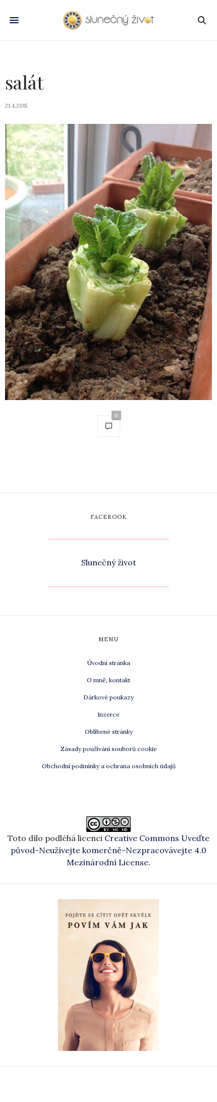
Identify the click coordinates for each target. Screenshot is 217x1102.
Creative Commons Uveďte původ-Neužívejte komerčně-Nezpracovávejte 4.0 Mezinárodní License (110, 850)
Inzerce (108, 714)
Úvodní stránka (108, 663)
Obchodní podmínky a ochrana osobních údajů (109, 766)
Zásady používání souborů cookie (109, 749)
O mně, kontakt (108, 680)
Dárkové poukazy (108, 697)
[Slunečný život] (108, 20)
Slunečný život (108, 562)
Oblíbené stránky (109, 731)
